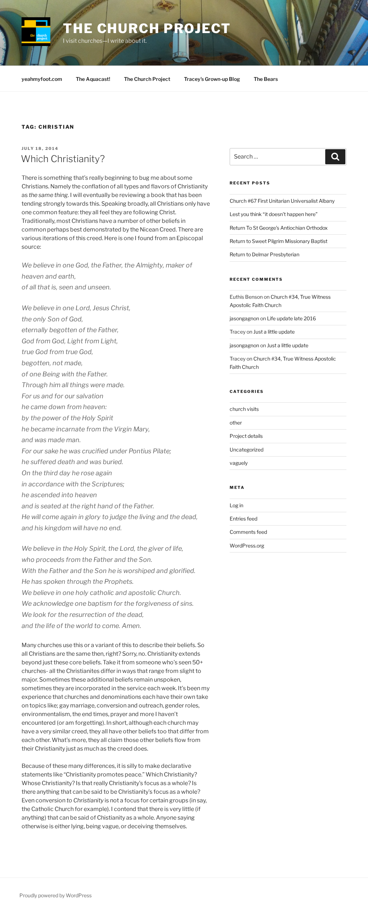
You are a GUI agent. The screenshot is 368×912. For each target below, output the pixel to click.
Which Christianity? (63, 158)
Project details (246, 436)
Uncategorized (246, 449)
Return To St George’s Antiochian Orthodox (279, 228)
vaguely (239, 463)
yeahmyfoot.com (42, 79)
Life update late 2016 (291, 318)
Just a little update (274, 332)
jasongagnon (244, 318)
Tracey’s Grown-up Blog (212, 79)
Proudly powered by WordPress (55, 895)
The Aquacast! (93, 79)
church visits (244, 409)
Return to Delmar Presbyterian (264, 254)
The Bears (266, 79)
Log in (236, 505)
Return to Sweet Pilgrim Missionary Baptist (278, 241)
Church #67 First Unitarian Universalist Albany (282, 201)
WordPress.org (247, 545)
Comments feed (248, 532)
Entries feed (243, 518)
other (236, 423)
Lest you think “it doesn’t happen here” (274, 214)
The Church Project (147, 28)
